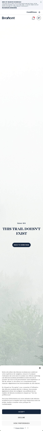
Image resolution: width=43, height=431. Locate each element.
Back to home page (21, 245)
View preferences (21, 423)
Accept (21, 412)
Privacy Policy (19, 428)
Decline (21, 417)
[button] (40, 368)
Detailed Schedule (9, 7)
